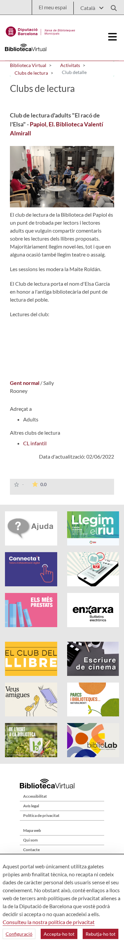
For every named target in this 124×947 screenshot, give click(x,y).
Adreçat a (21, 408)
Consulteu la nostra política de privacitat (49, 922)
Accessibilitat (35, 796)
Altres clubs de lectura (35, 432)
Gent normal (25, 383)
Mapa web (32, 830)
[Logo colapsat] (112, 37)
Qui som (30, 840)
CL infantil (35, 443)
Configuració (19, 934)
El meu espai (53, 7)
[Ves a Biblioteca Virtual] (40, 30)
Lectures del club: (29, 314)
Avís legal (31, 805)
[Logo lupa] (111, 6)
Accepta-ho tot (59, 934)
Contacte (31, 849)
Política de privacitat (41, 815)
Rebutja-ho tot (100, 934)
